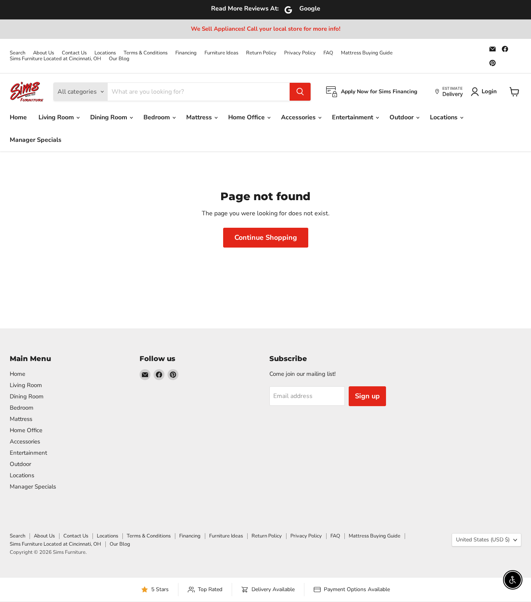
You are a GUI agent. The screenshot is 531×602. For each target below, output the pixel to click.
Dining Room (109, 117)
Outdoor (402, 117)
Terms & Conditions (146, 53)
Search (17, 53)
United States (483, 539)
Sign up (367, 396)
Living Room (56, 117)
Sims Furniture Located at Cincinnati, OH (55, 59)
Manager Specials (35, 140)
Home (18, 117)
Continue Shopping (265, 237)
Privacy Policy (300, 53)
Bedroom (157, 117)
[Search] (300, 92)
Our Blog (119, 59)
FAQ (328, 53)
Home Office (247, 117)
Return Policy (261, 53)
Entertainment (353, 117)
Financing (186, 53)
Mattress (199, 117)
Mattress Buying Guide (367, 53)
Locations (105, 53)
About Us (43, 53)
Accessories (299, 117)
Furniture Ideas (221, 53)
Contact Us (74, 53)
